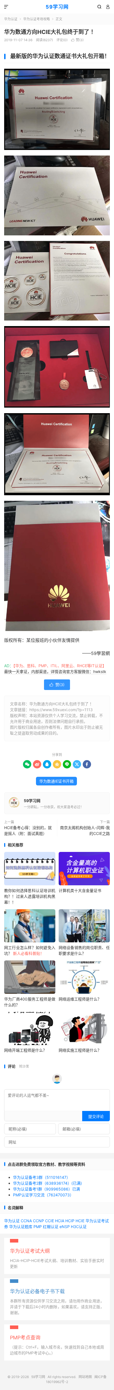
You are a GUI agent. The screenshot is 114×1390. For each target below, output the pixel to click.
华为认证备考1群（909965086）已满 (46, 1189)
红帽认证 (50, 1226)
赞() (77, 40)
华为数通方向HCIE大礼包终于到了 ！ (50, 32)
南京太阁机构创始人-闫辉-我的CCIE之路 (85, 830)
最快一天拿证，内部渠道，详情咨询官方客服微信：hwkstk (55, 671)
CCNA (26, 1220)
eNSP (64, 1226)
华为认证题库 (20, 1226)
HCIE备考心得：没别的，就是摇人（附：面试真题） (28, 830)
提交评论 (96, 1116)
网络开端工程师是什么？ (25, 1050)
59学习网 (57, 7)
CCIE (49, 1220)
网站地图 (85, 1377)
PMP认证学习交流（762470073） (43, 1194)
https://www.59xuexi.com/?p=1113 (61, 709)
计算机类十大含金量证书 (80, 890)
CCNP (38, 1220)
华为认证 (10, 19)
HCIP (69, 1220)
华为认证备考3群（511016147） (41, 1177)
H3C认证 (79, 1226)
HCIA (59, 1220)
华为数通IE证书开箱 (56, 781)
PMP (37, 1226)
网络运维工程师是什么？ (80, 999)
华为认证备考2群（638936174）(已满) (47, 1183)
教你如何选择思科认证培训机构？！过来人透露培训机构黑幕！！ (29, 896)
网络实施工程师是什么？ (80, 1050)
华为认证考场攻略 (36, 19)
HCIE (80, 1220)
